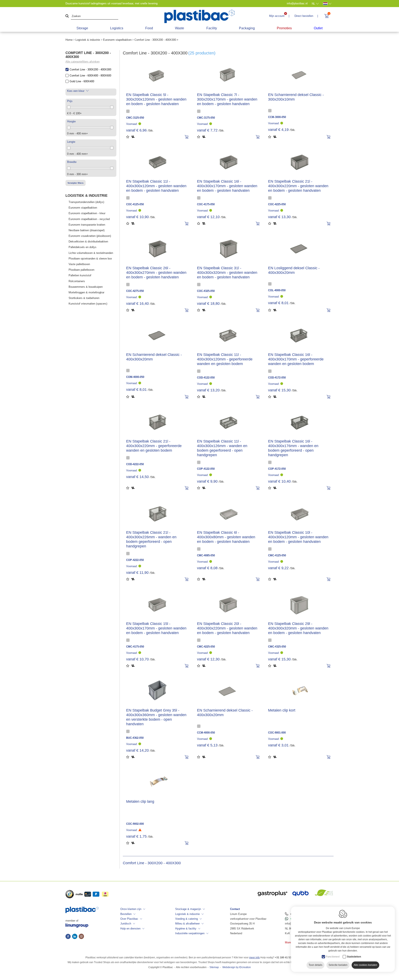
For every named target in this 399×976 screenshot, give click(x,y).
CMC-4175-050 (135, 646)
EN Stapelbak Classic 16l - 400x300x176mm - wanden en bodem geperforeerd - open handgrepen (293, 448)
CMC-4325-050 (277, 646)
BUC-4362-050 (135, 737)
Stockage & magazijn (188, 909)
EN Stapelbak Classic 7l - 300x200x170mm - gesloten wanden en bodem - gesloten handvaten (227, 99)
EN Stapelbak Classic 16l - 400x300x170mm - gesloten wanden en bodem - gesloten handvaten (227, 186)
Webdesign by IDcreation (236, 967)
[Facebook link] (68, 937)
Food (149, 28)
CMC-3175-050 (206, 117)
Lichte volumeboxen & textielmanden (91, 252)
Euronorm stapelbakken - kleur (87, 213)
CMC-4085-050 (206, 555)
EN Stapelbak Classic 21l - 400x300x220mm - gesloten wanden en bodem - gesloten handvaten (298, 186)
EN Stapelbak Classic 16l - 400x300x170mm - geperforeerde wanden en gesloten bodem (296, 359)
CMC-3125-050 (135, 117)
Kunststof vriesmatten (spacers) (88, 303)
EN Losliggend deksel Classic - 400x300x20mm (294, 270)
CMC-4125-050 (277, 555)
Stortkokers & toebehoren (84, 298)
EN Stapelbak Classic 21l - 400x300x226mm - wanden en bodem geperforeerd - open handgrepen (151, 539)
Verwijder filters (76, 183)
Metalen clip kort (281, 710)
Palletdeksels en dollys (82, 247)
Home (69, 39)
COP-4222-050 (135, 560)
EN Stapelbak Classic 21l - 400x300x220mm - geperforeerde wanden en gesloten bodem (154, 445)
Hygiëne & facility (185, 928)
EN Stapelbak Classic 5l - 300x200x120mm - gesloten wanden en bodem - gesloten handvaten (156, 99)
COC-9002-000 (135, 823)
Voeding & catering (186, 918)
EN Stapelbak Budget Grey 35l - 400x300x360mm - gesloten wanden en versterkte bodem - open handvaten (156, 717)
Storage (82, 28)
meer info (254, 957)
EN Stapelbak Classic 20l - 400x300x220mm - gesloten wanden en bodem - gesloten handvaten (227, 628)
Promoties (284, 28)
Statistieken (354, 956)
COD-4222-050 (135, 464)
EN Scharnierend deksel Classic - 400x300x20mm (154, 357)
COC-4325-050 (206, 291)
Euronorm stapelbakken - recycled (89, 219)
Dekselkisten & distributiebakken (88, 241)
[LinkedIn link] (75, 937)
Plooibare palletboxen (81, 269)
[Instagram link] (81, 937)
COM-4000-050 (135, 377)
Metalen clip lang (140, 801)
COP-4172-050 (277, 468)
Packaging (247, 28)
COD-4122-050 (206, 377)
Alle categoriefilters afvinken (82, 61)
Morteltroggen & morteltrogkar (86, 292)
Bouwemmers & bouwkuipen (86, 286)
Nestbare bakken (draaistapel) (87, 230)
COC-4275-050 (135, 291)
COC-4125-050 (135, 204)
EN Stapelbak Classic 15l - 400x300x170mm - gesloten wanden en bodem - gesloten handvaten (156, 628)
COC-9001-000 (277, 732)
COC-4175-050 (206, 204)
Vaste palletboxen (79, 264)
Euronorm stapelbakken (117, 39)
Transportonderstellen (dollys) (86, 202)
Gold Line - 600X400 (82, 81)
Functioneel (333, 956)
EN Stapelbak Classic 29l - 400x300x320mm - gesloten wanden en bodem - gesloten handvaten (298, 628)
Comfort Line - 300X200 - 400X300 (90, 69)
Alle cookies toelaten (365, 965)
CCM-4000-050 (206, 732)
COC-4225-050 (277, 204)
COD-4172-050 (277, 377)
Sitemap (214, 967)
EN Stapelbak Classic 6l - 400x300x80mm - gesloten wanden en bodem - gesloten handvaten (226, 537)
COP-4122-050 (206, 468)
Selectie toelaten (338, 965)
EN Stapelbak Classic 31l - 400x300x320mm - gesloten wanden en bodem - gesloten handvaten (227, 272)
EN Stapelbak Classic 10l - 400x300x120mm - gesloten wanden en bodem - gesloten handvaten (298, 537)
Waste (179, 28)
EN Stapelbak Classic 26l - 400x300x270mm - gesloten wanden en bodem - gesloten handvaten (156, 272)
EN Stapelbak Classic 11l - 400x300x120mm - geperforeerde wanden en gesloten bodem (224, 359)
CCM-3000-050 (277, 117)
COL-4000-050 (277, 290)
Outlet (318, 28)
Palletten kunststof (80, 275)
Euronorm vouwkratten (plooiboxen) (90, 235)
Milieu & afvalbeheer (187, 923)
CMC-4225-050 (206, 646)
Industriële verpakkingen (189, 933)
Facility (211, 28)
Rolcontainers (77, 281)
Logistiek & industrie (87, 39)
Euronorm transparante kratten (87, 224)
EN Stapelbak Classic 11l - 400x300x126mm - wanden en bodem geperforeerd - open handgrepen (222, 448)
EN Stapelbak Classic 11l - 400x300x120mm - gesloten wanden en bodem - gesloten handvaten (156, 186)
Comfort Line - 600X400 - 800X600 (90, 75)
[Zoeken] (67, 16)
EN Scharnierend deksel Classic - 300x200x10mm (296, 97)
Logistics (116, 28)
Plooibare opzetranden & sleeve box (90, 258)
